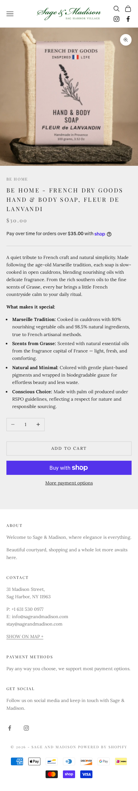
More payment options (69, 483)
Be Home (17, 179)
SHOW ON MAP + (24, 636)
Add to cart (69, 448)
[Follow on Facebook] (128, 18)
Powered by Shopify (102, 746)
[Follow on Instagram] (116, 18)
